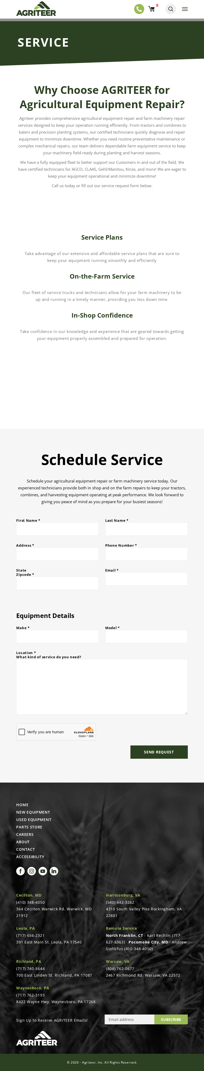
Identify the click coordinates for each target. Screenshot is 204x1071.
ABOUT (23, 842)
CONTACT (25, 849)
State (21, 570)
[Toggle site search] (170, 9)
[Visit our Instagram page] (31, 871)
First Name (28, 520)
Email (112, 570)
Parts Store (29, 827)
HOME (22, 805)
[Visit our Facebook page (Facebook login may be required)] (20, 871)
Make (22, 628)
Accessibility (30, 857)
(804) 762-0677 (120, 968)
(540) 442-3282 (120, 902)
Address (25, 545)
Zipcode (25, 574)
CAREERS (24, 834)
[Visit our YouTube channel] (43, 871)
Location (26, 653)
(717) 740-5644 (30, 968)
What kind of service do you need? (48, 657)
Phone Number (121, 545)
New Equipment (33, 812)
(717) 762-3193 (30, 995)
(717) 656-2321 (30, 935)
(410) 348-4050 (30, 902)
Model (112, 628)
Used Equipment (33, 820)
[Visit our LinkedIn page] (54, 871)
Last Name (117, 520)
